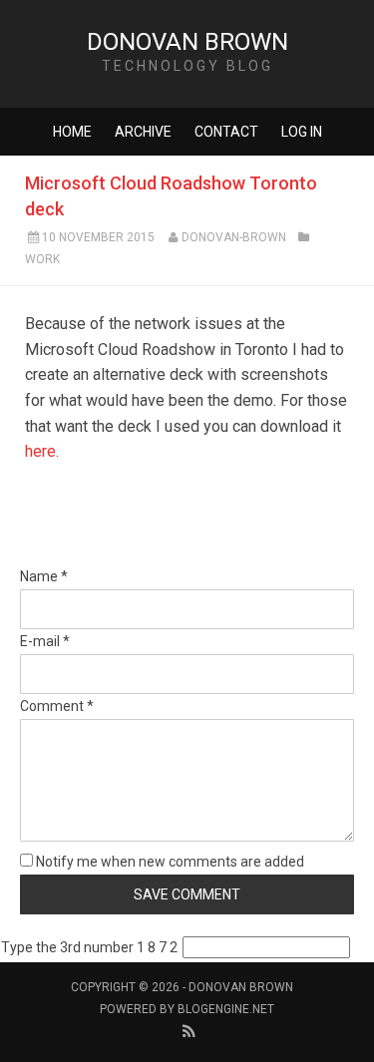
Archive (143, 132)
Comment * (57, 706)
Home (72, 132)
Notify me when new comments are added (168, 862)
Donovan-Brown (234, 237)
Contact (226, 132)
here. (42, 451)
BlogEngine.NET (226, 1009)
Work (42, 259)
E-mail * (45, 641)
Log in (301, 132)
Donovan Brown (187, 42)
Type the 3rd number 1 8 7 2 (89, 947)
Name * (44, 576)
